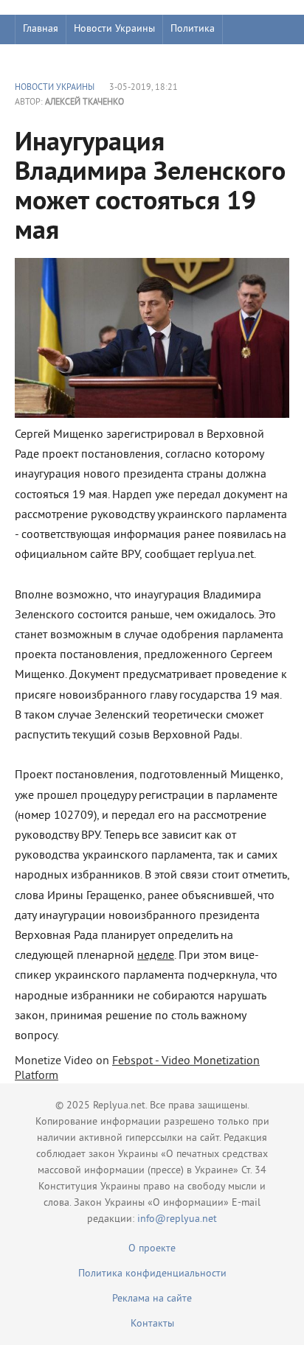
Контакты (152, 1324)
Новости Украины (114, 29)
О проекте (152, 1249)
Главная (40, 29)
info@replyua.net (177, 1219)
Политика (192, 29)
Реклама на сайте (152, 1299)
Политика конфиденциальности (152, 1274)
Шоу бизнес (49, 58)
